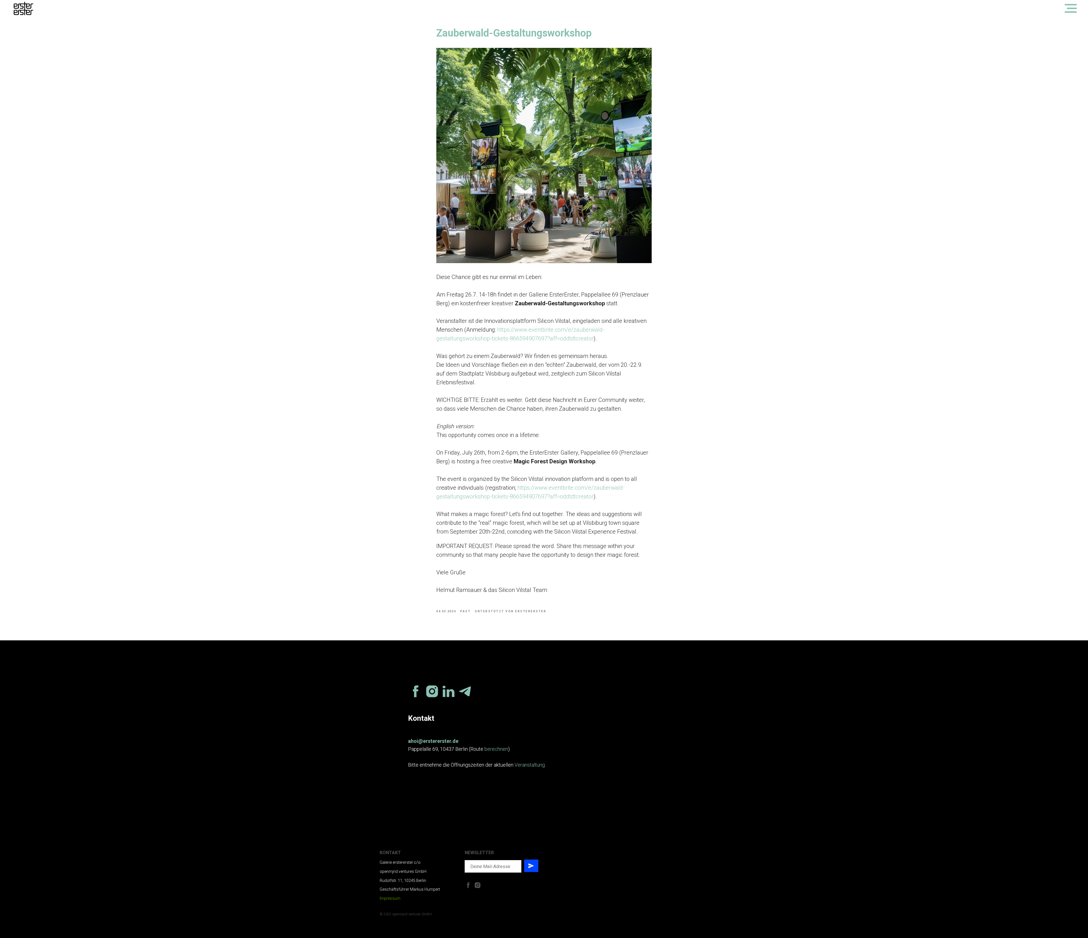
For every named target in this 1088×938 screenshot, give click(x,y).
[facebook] (415, 691)
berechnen (496, 749)
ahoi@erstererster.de (433, 741)
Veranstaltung (530, 765)
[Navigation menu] (1071, 8)
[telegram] (465, 691)
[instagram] (432, 691)
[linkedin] (448, 691)
